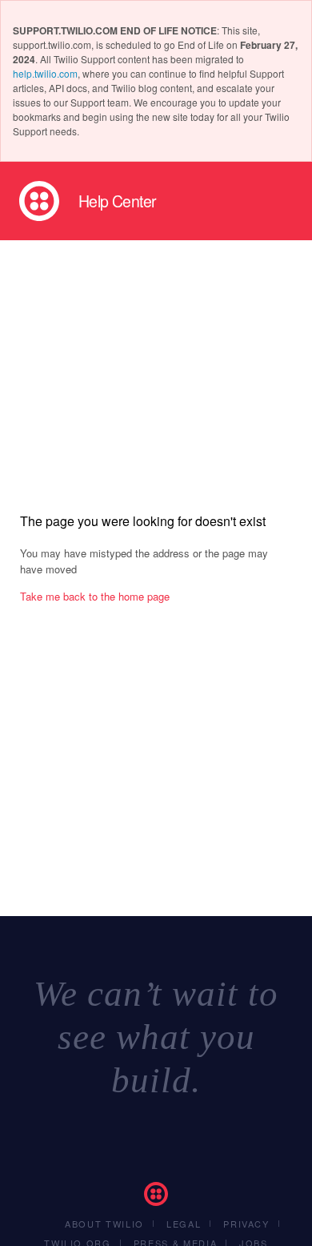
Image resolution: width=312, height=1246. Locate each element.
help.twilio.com (45, 73)
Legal (183, 1223)
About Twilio (104, 1223)
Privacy (246, 1223)
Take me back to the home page (95, 596)
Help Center (117, 201)
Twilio (39, 201)
